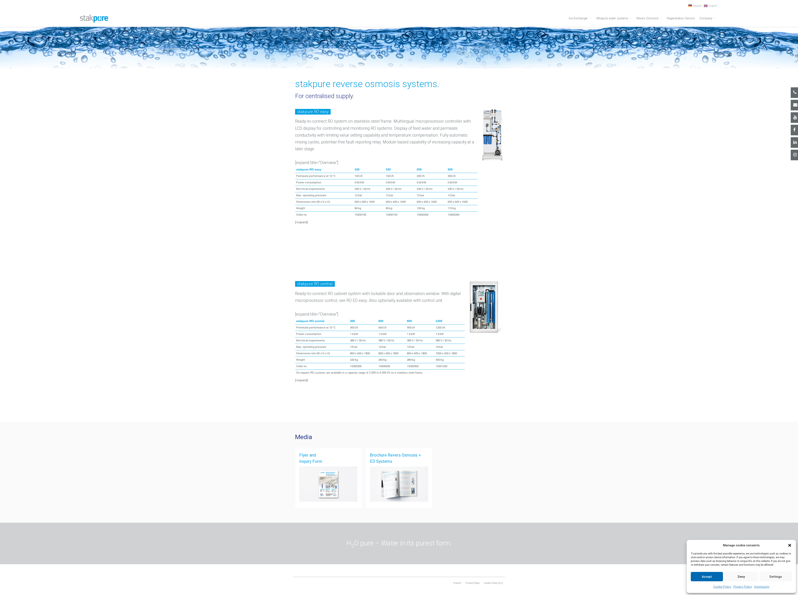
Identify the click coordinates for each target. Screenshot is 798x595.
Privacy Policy (742, 587)
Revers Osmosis (648, 18)
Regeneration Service (681, 18)
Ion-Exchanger (578, 18)
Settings (775, 577)
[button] (790, 545)
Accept (707, 577)
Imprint (457, 582)
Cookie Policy (722, 587)
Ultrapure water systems (612, 18)
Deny (741, 577)
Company (705, 18)
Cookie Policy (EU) (493, 582)
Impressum (761, 587)
